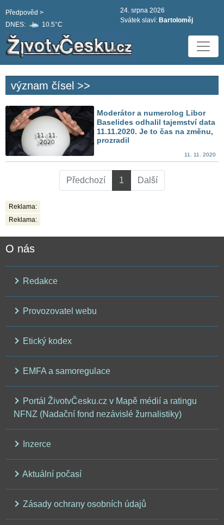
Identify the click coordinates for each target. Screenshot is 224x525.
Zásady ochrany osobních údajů (83, 504)
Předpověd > (24, 12)
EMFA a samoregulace (65, 371)
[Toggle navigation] (203, 46)
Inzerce (36, 444)
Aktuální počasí (51, 474)
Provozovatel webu (59, 311)
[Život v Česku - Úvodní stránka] (70, 46)
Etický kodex (46, 341)
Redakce (39, 281)
